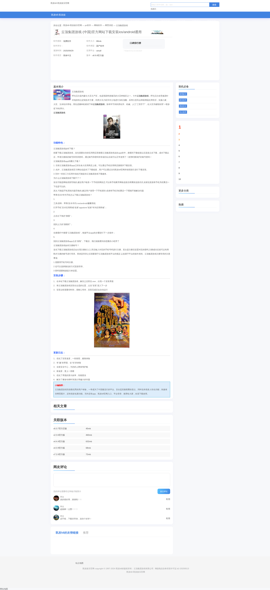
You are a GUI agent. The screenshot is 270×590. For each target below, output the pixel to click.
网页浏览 (109, 25)
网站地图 (4, 589)
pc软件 (88, 25)
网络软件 (98, 25)
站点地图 (79, 563)
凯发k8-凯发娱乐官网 (60, 3)
